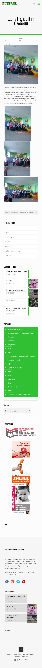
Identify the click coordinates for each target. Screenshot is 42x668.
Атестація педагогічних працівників (21, 333)
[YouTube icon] (20, 660)
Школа (7, 232)
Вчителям (8, 237)
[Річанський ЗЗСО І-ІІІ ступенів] (9, 3)
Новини (8, 256)
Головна (8, 228)
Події (9, 383)
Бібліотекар (12, 341)
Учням (7, 242)
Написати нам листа (26, 572)
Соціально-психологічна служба (19, 394)
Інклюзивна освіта (14, 360)
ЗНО (9, 352)
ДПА (9, 348)
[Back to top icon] (21, 649)
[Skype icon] (15, 660)
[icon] (25, 660)
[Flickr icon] (22, 660)
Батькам (8, 246)
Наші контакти (10, 572)
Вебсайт (25, 656)
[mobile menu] (39, 3)
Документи (12, 345)
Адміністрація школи (15, 329)
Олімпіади (11, 379)
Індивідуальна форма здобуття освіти (22, 356)
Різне (10, 391)
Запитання (12, 575)
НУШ (9, 375)
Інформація (12, 364)
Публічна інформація (13, 251)
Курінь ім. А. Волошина (16, 368)
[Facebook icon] (17, 660)
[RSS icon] (27, 660)
